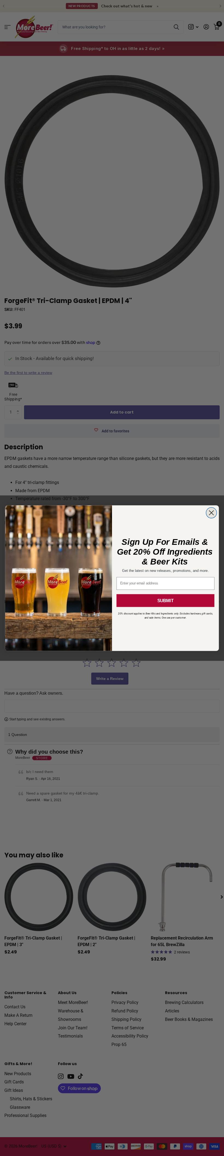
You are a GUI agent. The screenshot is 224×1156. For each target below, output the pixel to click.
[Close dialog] (211, 512)
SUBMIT (165, 600)
